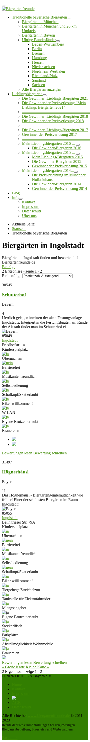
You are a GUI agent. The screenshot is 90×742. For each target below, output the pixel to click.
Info (15, 197)
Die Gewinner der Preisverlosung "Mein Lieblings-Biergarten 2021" (54, 105)
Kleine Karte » (37, 667)
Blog (16, 193)
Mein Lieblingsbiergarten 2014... (48, 170)
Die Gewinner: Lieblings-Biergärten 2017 (55, 130)
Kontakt (28, 202)
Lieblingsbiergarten (27, 94)
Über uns (29, 215)
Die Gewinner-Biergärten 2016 (56, 148)
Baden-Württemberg (48, 44)
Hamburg (39, 58)
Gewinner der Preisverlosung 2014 (59, 188)
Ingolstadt (10, 340)
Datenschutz (32, 211)
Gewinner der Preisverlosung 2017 (49, 134)
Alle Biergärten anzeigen (41, 89)
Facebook (10, 737)
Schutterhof (14, 294)
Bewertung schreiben (50, 453)
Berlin (37, 49)
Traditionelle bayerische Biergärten (39, 17)
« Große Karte (13, 667)
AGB (16, 702)
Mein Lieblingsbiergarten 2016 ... (48, 143)
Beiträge (8, 267)
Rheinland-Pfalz (45, 76)
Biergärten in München (40, 22)
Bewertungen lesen (17, 453)
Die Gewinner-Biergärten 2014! (57, 184)
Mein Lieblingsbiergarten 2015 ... (48, 152)
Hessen (38, 62)
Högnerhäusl (15, 471)
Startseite (19, 228)
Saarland (39, 80)
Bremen (38, 53)
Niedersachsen (43, 67)
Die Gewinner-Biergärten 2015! (57, 161)
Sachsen (38, 85)
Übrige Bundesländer (39, 40)
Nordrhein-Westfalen (48, 71)
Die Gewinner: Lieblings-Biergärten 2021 (55, 98)
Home (17, 684)
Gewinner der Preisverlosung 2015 (59, 166)
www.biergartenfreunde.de (49, 715)
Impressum (30, 206)
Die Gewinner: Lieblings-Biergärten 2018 (55, 116)
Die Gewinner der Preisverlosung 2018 (53, 121)
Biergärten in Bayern (38, 35)
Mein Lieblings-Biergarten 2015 (57, 157)
